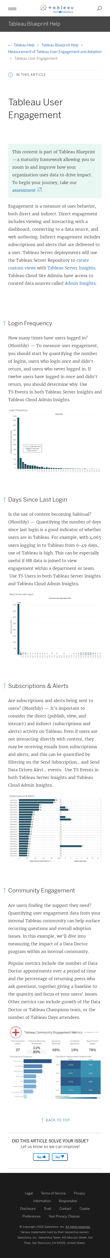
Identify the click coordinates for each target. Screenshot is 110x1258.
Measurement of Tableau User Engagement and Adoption (55, 52)
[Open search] (99, 8)
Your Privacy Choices (64, 1216)
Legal (29, 1193)
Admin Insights (80, 283)
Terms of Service (53, 1193)
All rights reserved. (78, 1227)
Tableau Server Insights (71, 267)
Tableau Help (24, 45)
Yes (39, 1157)
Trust (47, 1209)
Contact (65, 1209)
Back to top (57, 1120)
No (58, 1157)
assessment (25, 190)
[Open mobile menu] (12, 8)
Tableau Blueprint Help (60, 45)
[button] (10, 75)
